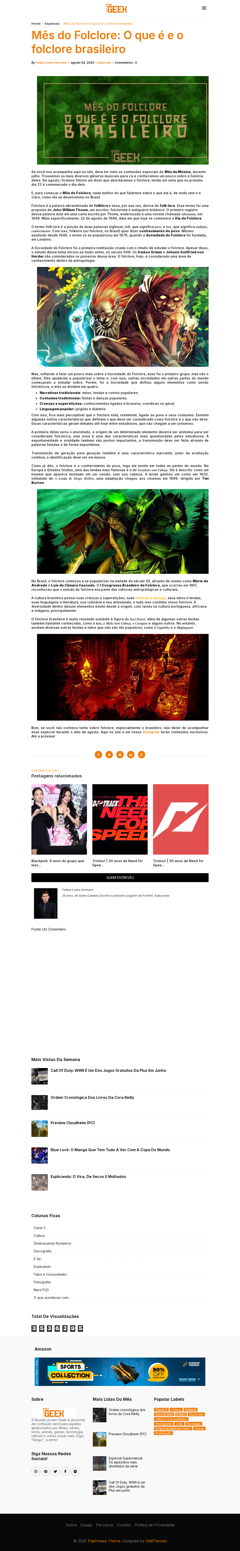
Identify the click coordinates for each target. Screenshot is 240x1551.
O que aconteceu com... (52, 1298)
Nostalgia (194, 1424)
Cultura (39, 1236)
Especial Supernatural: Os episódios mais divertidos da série (126, 1462)
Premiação (163, 1433)
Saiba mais (161, 895)
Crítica (176, 1410)
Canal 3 (39, 1228)
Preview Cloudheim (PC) (73, 1122)
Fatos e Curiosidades (50, 1274)
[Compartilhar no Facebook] (98, 754)
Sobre (71, 1525)
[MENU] (204, 8)
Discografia (42, 1251)
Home (36, 23)
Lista (179, 1424)
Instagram (151, 732)
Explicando (42, 1267)
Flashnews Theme (104, 1541)
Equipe (86, 1525)
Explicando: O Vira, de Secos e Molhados (88, 1176)
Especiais (52, 23)
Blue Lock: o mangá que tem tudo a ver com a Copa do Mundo (110, 1149)
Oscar (199, 1428)
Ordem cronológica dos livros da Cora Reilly (92, 1097)
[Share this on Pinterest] (120, 754)
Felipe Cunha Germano (51, 62)
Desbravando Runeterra (52, 1243)
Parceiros (104, 1525)
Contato (124, 1525)
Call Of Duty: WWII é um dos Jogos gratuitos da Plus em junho (108, 1070)
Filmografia (42, 1282)
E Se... (38, 1259)
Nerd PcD (41, 1290)
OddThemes (156, 1541)
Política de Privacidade (155, 1525)
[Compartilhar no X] (109, 754)
